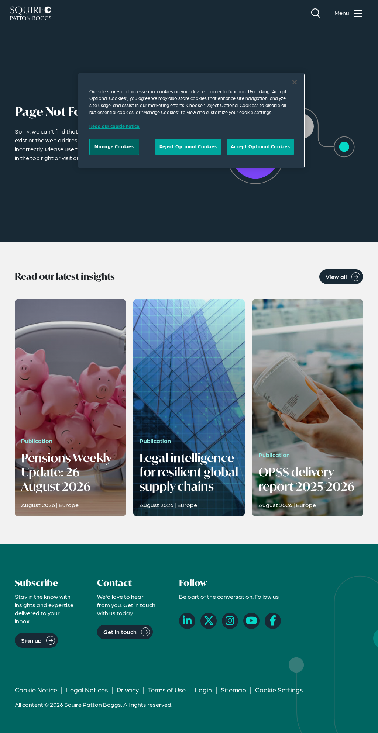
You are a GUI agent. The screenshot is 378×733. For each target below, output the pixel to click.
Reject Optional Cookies (188, 146)
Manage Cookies (114, 146)
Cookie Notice (36, 689)
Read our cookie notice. (114, 126)
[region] (191, 120)
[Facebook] (273, 621)
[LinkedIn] (187, 621)
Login (203, 689)
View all (336, 276)
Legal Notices (87, 689)
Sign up (31, 640)
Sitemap (233, 689)
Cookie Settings (279, 689)
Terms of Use (167, 689)
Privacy (128, 689)
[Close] (294, 82)
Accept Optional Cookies (260, 146)
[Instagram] (230, 621)
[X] (208, 621)
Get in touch (120, 632)
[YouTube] (251, 621)
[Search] (315, 13)
